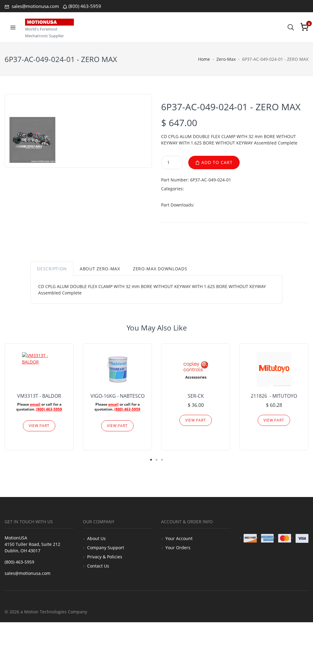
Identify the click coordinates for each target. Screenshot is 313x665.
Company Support (105, 547)
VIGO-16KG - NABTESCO (117, 396)
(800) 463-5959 (84, 6)
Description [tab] (52, 269)
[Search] (290, 27)
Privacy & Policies (104, 557)
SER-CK (196, 396)
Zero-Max (226, 59)
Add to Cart (216, 162)
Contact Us (98, 566)
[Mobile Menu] (12, 27)
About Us (96, 538)
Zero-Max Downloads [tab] (160, 269)
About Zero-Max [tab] (100, 269)
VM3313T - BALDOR (39, 396)
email (35, 404)
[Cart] (304, 27)
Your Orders (177, 547)
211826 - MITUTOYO (274, 396)
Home (204, 59)
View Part (39, 425)
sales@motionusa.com (34, 6)
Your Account (179, 538)
